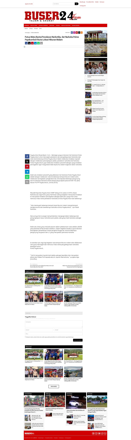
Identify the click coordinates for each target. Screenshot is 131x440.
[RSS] (82, 32)
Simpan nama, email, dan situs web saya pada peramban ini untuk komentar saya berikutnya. (50, 337)
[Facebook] (72, 32)
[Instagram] (74, 32)
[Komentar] (41, 43)
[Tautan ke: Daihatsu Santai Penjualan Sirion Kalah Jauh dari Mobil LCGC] (70, 422)
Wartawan (61, 437)
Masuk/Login (41, 437)
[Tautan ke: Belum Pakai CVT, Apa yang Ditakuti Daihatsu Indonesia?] (70, 416)
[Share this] (26, 43)
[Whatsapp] (38, 43)
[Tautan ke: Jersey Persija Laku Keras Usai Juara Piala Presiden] (49, 414)
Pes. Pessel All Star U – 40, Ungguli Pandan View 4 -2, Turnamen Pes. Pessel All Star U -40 (73, 287)
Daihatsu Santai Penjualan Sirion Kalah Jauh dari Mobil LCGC (79, 423)
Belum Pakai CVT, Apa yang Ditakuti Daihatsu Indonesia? (79, 417)
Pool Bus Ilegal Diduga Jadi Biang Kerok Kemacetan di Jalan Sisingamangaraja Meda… (99, 118)
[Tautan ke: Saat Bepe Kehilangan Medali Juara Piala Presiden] (55, 401)
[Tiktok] (79, 32)
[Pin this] (32, 43)
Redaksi (56, 437)
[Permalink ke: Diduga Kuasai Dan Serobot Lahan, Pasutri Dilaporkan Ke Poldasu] (34, 296)
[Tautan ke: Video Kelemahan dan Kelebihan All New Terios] (76, 402)
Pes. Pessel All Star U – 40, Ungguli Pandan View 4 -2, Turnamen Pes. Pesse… (98, 102)
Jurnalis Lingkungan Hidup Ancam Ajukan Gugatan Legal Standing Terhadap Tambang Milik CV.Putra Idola (72, 304)
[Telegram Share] (35, 43)
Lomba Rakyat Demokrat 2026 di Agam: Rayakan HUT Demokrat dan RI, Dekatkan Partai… (99, 94)
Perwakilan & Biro (49, 437)
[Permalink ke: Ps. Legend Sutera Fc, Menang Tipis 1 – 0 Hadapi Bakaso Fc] (34, 278)
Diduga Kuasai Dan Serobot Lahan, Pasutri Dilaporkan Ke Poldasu (34, 379)
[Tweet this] (29, 43)
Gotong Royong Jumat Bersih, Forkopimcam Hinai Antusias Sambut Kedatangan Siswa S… (34, 410)
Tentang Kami (68, 437)
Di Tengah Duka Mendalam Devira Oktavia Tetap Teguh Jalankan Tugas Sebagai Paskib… (97, 410)
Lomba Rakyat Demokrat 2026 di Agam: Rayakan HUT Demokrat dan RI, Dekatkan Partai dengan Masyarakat (53, 287)
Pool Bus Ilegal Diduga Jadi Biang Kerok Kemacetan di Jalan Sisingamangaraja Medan (53, 304)
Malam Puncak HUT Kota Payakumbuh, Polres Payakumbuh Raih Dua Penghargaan (73, 265)
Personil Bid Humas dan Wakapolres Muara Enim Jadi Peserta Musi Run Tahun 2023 (42, 265)
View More (54, 386)
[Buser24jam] (65, 15)
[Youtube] (77, 32)
